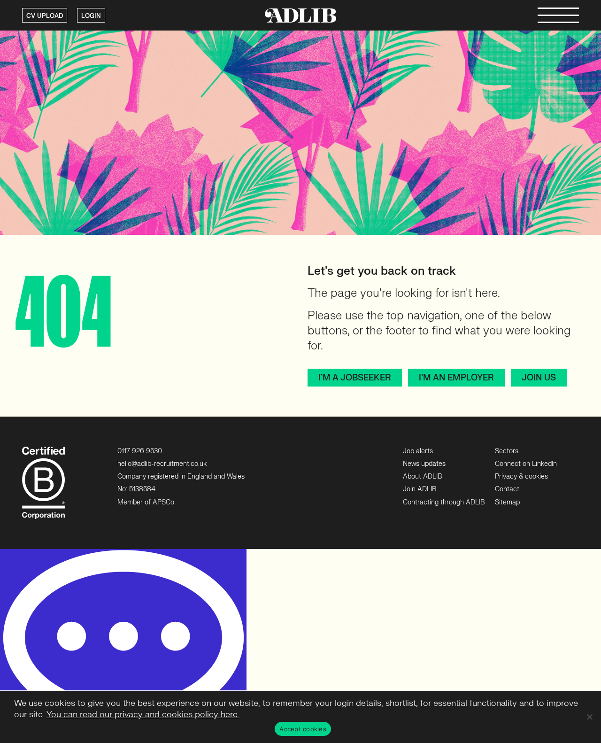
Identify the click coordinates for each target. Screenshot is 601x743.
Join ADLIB (419, 489)
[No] (589, 716)
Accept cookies (302, 729)
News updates (424, 463)
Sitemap (507, 502)
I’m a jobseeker (354, 377)
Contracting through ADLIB (444, 502)
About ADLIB (422, 476)
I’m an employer (456, 377)
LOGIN (91, 16)
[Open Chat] (123, 646)
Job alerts (418, 451)
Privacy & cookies (521, 476)
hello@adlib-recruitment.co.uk (162, 463)
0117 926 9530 (139, 451)
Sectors (506, 451)
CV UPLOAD (44, 16)
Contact (507, 489)
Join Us (539, 377)
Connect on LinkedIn (526, 463)
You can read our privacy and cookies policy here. (142, 714)
